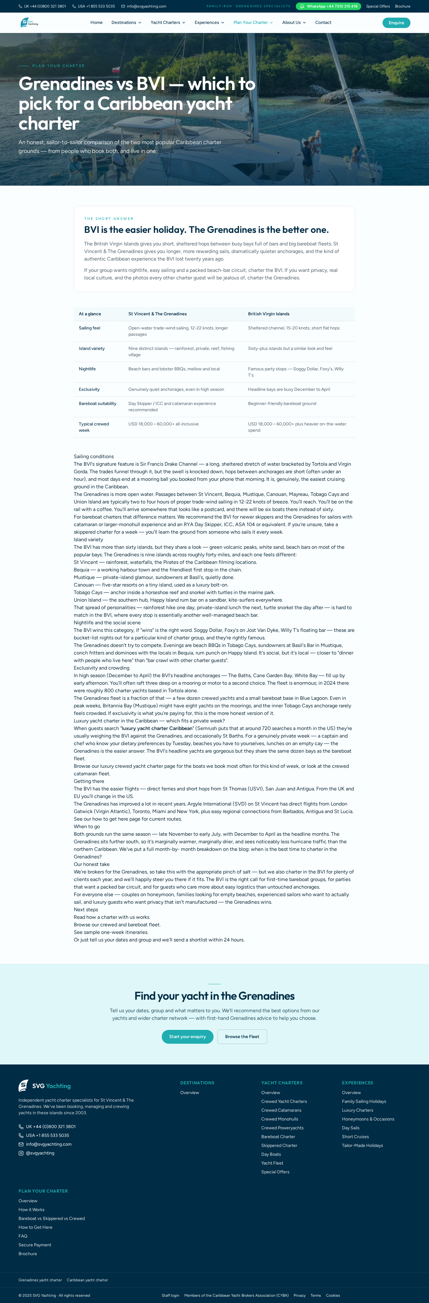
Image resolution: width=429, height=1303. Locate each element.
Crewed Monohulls (279, 1119)
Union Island (87, 600)
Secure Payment (35, 1245)
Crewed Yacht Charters (284, 1101)
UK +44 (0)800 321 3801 (45, 6)
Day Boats (271, 1154)
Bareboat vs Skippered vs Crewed (52, 1218)
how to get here (110, 819)
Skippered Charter (279, 1145)
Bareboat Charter (278, 1136)
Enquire (396, 22)
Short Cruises (355, 1136)
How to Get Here (35, 1227)
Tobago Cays (88, 592)
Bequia (81, 570)
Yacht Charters (165, 22)
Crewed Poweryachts (282, 1128)
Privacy (300, 1295)
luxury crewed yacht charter (131, 766)
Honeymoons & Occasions (368, 1119)
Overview (189, 1092)
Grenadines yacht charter (40, 1280)
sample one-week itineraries (115, 932)
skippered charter (93, 532)
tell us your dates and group (120, 940)
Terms (316, 1295)
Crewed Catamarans (281, 1110)
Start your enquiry (187, 1036)
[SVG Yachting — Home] (29, 22)
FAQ (23, 1236)
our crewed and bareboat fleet (126, 925)
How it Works (32, 1209)
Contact (323, 22)
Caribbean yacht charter (87, 1280)
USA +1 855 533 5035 (96, 6)
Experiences (207, 22)
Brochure (402, 6)
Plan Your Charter (251, 22)
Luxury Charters (357, 1110)
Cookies (333, 1295)
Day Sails (351, 1128)
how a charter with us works (117, 917)
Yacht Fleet (272, 1163)
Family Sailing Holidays (364, 1101)
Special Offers (378, 6)
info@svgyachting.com (146, 6)
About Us (291, 22)
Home (96, 22)
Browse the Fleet (242, 1036)
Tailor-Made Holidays (362, 1145)
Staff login (170, 1295)
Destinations (123, 22)
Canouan (84, 585)
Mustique (84, 577)
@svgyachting (40, 1153)
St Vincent (86, 562)
